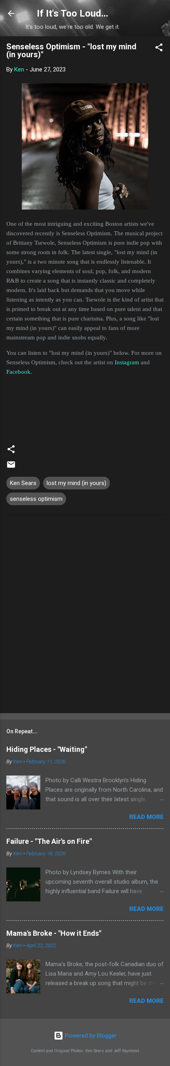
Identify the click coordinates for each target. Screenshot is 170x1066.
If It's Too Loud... (72, 13)
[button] (159, 49)
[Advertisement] (85, 616)
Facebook (18, 372)
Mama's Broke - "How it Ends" (53, 933)
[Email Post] (11, 467)
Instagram (127, 362)
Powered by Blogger (90, 1035)
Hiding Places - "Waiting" (46, 749)
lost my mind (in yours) (76, 483)
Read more (146, 817)
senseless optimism (36, 498)
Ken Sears (23, 483)
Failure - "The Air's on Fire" (49, 841)
